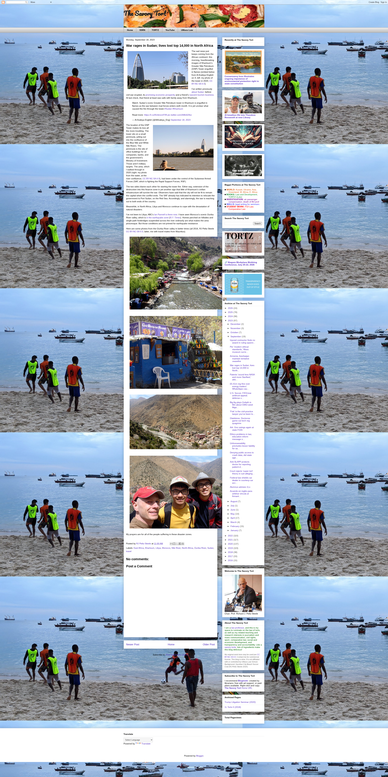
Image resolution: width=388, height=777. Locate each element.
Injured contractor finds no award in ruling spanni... (242, 341)
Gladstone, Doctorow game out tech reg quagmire (240, 421)
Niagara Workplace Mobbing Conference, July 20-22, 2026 (241, 263)
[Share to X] (177, 543)
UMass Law (187, 30)
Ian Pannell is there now (165, 214)
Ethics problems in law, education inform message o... (241, 437)
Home (130, 30)
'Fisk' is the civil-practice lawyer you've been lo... (242, 412)
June (233, 509)
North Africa (187, 548)
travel (128, 551)
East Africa (139, 548)
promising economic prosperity (160, 95)
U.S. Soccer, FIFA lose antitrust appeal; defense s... (240, 395)
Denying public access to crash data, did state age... (242, 455)
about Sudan (198, 92)
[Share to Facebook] (179, 543)
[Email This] (171, 543)
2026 (230, 308)
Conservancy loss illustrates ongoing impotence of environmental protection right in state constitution (242, 80)
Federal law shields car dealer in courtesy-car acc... (241, 480)
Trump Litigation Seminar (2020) (240, 702)
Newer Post (132, 644)
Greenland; (234, 192)
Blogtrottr (243, 680)
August (234, 501)
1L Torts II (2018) (233, 707)
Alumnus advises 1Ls (240, 487)
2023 (230, 320)
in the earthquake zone (157, 217)
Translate (146, 743)
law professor (237, 628)
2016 (230, 560)
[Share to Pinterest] (182, 543)
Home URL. (239, 688)
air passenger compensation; (242, 200)
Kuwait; (239, 189)
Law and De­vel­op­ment (246, 194)
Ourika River (200, 548)
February (235, 526)
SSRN (142, 30)
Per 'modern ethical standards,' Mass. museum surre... (239, 349)
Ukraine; (247, 189)
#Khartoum (177, 109)
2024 (230, 316)
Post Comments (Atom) (177, 655)
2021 (230, 540)
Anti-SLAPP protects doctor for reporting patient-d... (240, 464)
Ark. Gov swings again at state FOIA (242, 428)
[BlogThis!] (174, 543)
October (235, 332)
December (236, 324)
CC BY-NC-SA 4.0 (151, 178)
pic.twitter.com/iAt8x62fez (179, 115)
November (236, 328)
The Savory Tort (145, 13)
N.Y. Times (175, 217)
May (233, 514)
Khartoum (149, 548)
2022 (230, 535)
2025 (230, 312)
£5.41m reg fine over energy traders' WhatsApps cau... (240, 386)
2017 (230, 556)
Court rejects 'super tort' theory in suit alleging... (242, 472)
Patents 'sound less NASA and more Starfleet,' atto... (242, 377)
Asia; (254, 189)
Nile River (176, 548)
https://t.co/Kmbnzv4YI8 (155, 115)
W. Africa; (244, 192)
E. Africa (253, 192)
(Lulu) (239, 197)
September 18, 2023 (181, 120)
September (236, 336)
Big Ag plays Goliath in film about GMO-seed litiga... (241, 405)
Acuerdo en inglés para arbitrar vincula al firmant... (241, 493)
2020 (230, 544)
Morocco (166, 548)
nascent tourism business (201, 95)
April (233, 518)
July (233, 505)
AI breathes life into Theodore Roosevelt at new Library (240, 116)
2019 (230, 548)
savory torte (230, 647)
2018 (230, 552)
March (234, 522)
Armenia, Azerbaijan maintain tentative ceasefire (239, 358)
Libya (158, 548)
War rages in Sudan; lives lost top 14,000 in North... (242, 368)
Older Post (209, 644)
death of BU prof (251, 202)
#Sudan (168, 109)
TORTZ (155, 30)
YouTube (170, 30)
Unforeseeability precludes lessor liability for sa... (242, 446)
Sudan (210, 548)
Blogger (199, 756)
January (235, 530)
